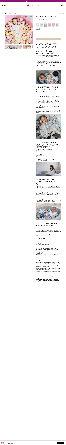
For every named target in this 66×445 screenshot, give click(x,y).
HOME (12, 10)
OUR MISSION (41, 10)
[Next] (32, 29)
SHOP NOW (18, 10)
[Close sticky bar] (64, 442)
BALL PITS (35, 10)
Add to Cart (48, 39)
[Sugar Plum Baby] (33, 5)
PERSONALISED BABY (26, 10)
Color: (5, 443)
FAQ (47, 10)
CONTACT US (52, 10)
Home (2, 13)
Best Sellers (6, 13)
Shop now (60, 442)
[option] (19, 29)
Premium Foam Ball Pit (12, 13)
